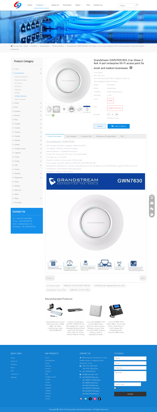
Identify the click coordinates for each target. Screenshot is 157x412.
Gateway (18, 90)
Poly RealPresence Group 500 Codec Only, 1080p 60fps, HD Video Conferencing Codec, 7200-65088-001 (55, 326)
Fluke (17, 182)
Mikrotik (17, 140)
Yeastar (17, 124)
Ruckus (17, 115)
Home (13, 358)
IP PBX (17, 93)
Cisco (17, 69)
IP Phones (18, 86)
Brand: (96, 88)
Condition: (97, 92)
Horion (17, 169)
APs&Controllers (21, 96)
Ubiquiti (17, 136)
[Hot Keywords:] (137, 5)
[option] (55, 316)
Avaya (17, 161)
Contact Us (15, 374)
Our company (71, 136)
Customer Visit (86, 136)
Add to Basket (120, 126)
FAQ (122, 136)
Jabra (16, 194)
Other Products (20, 99)
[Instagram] (94, 398)
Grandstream (19, 73)
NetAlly (17, 186)
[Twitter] (90, 398)
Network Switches (21, 77)
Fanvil (17, 103)
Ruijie (17, 198)
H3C (16, 165)
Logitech (18, 153)
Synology (18, 202)
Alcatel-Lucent (20, 149)
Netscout (18, 190)
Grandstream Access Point (56, 290)
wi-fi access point (53, 286)
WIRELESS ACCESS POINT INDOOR (77, 286)
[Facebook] (81, 398)
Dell (16, 107)
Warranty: (97, 95)
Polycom (48, 366)
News (13, 368)
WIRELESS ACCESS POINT (80, 290)
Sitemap (14, 377)
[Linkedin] (85, 398)
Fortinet (17, 111)
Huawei (17, 132)
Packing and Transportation (106, 136)
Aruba (17, 157)
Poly (16, 120)
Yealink (17, 128)
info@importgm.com (25, 224)
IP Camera (18, 83)
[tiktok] (99, 398)
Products (14, 364)
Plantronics (19, 178)
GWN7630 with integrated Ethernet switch (109, 286)
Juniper (17, 144)
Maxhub (17, 173)
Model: (96, 85)
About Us (14, 361)
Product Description (55, 136)
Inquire (99, 126)
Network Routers (21, 80)
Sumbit (130, 394)
